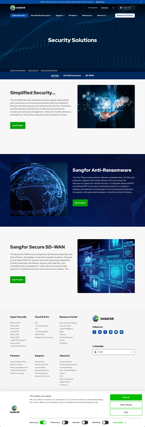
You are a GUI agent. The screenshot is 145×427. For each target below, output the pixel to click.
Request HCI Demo (125, 15)
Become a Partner (16, 365)
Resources (86, 15)
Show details (118, 422)
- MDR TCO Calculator (18, 340)
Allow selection (126, 405)
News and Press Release (68, 323)
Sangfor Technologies (17, 70)
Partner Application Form (19, 367)
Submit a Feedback (66, 379)
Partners (72, 15)
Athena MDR (14, 337)
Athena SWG (14, 329)
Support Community (42, 376)
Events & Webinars (66, 337)
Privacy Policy (40, 362)
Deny (126, 412)
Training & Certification (18, 370)
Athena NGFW (15, 323)
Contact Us (104, 8)
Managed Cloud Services (44, 337)
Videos (62, 340)
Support (59, 15)
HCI (36, 323)
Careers (62, 373)
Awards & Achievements (68, 365)
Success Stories (65, 326)
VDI (36, 329)
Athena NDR (14, 326)
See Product (17, 125)
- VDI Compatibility (41, 332)
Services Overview (41, 365)
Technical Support (41, 373)
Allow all (126, 397)
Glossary (63, 334)
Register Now (100, 2)
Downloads (64, 343)
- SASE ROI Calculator (18, 346)
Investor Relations (66, 367)
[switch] (65, 422)
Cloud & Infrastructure (40, 15)
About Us (101, 15)
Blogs (62, 332)
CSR (61, 376)
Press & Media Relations (68, 370)
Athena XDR (14, 334)
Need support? (92, 8)
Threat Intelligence (66, 329)
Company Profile (66, 362)
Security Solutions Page (49, 70)
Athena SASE (15, 343)
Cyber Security (18, 15)
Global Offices (65, 382)
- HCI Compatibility (41, 326)
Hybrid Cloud (40, 334)
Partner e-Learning (17, 373)
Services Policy (40, 367)
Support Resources (42, 370)
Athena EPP (14, 332)
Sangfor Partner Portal (18, 362)
